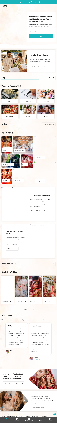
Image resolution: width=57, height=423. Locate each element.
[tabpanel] (17, 338)
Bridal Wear (25, 164)
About (8, 416)
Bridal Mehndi (6, 180)
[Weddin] (42, 379)
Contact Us (10, 248)
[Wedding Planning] (23, 176)
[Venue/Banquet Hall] (23, 145)
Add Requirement (35, 66)
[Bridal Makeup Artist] (6, 145)
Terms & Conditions (24, 416)
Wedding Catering (40, 181)
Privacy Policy (34, 416)
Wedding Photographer (8, 164)
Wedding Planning (19, 180)
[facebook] (31, 2)
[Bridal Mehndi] (6, 176)
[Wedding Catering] (45, 172)
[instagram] (35, 2)
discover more (48, 78)
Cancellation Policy (45, 416)
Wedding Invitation (40, 157)
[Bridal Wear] (27, 161)
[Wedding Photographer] (10, 161)
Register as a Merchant (39, 407)
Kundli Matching (35, 210)
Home (3, 416)
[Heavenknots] (14, 401)
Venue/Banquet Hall (19, 150)
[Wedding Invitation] (45, 148)
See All (25, 309)
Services (18, 383)
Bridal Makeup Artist (6, 149)
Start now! (7, 383)
